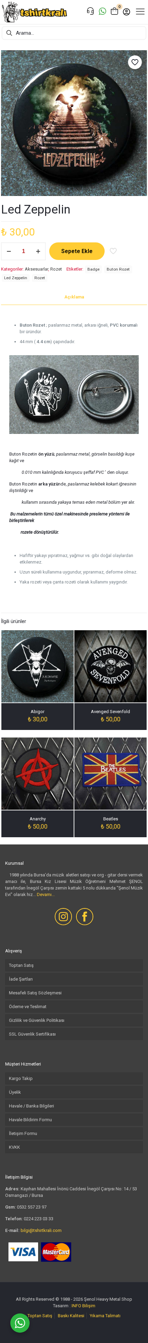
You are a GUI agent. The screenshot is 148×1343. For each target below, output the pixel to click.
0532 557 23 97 (31, 1207)
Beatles (110, 818)
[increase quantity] (38, 251)
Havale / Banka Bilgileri (31, 1106)
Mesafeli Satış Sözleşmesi (35, 992)
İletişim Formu (23, 1133)
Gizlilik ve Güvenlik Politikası (36, 1020)
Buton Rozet (118, 269)
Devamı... (46, 894)
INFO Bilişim (83, 1305)
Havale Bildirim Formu (30, 1119)
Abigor (37, 711)
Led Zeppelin (15, 277)
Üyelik (15, 1092)
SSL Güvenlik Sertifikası (32, 1034)
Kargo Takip (21, 1078)
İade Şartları (21, 979)
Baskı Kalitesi (71, 1315)
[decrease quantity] (9, 251)
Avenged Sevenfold (110, 711)
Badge (93, 269)
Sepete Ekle (77, 251)
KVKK (14, 1147)
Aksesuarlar (36, 269)
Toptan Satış (21, 965)
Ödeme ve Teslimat (27, 1006)
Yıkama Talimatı (105, 1315)
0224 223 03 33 (38, 1218)
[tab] (74, 297)
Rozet (56, 269)
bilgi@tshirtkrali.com (41, 1230)
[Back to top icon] (134, 1329)
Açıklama (74, 296)
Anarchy (38, 818)
